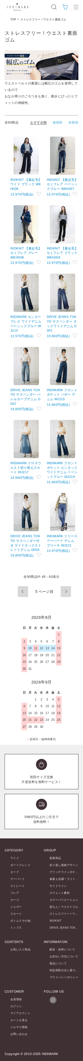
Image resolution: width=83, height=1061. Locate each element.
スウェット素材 (60, 893)
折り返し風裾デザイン (64, 865)
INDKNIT (55, 920)
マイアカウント (20, 1013)
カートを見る (19, 1020)
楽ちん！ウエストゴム (64, 906)
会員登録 (16, 999)
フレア (14, 893)
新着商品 (55, 858)
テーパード (17, 879)
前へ (23, 591)
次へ (66, 591)
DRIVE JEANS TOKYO (65, 927)
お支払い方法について (64, 956)
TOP (13, 19)
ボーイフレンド (20, 865)
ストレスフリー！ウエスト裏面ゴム (43, 19)
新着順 (73, 122)
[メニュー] (76, 7)
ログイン (16, 1006)
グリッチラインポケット (65, 872)
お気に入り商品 (20, 949)
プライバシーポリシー (64, 977)
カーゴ (14, 899)
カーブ (14, 872)
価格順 (57, 122)
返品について (58, 963)
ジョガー (16, 906)
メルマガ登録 (19, 1027)
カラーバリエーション (64, 899)
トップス (16, 927)
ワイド (14, 858)
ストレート (17, 886)
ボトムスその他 (20, 920)
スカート (16, 913)
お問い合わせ (19, 1034)
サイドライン (58, 886)
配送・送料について (62, 949)
